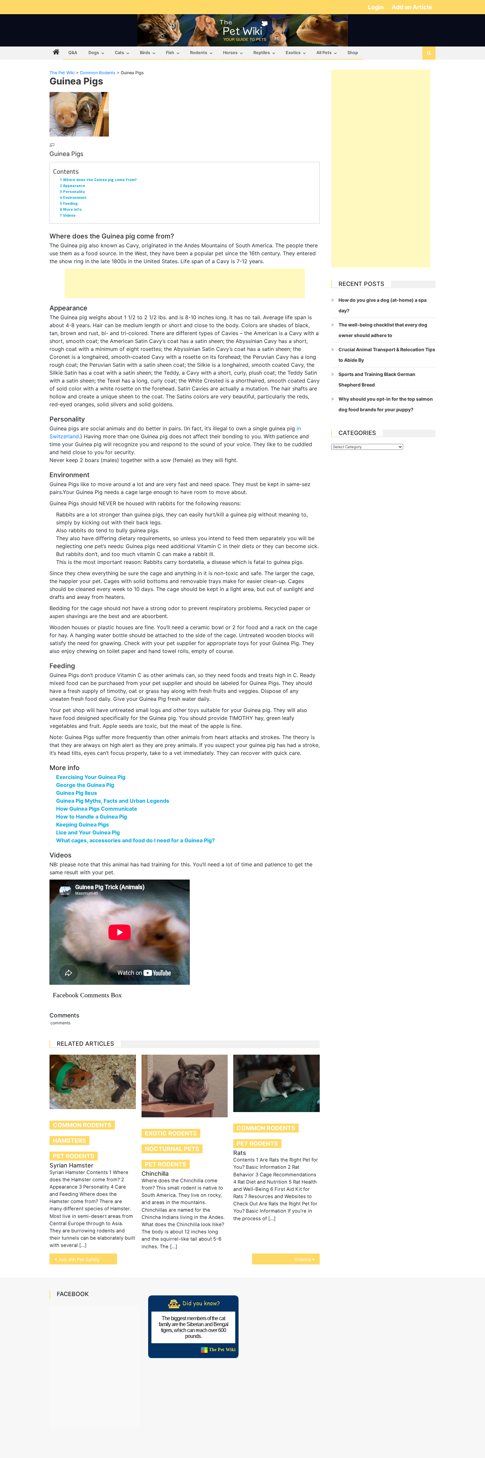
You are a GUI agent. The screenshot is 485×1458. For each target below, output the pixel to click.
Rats (239, 1152)
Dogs (93, 52)
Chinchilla (155, 1173)
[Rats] (276, 1083)
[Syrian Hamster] (92, 1082)
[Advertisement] (185, 283)
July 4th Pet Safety (79, 1259)
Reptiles (261, 52)
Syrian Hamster (71, 1165)
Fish (170, 52)
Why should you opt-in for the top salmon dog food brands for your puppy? (386, 404)
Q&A (72, 52)
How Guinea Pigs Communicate (96, 808)
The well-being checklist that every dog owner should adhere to (383, 330)
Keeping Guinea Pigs (82, 824)
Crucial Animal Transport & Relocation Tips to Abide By (387, 355)
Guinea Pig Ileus (76, 793)
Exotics (293, 52)
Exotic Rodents (171, 1133)
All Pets (324, 52)
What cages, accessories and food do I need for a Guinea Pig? (135, 840)
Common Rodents (82, 1125)
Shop (352, 52)
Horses (230, 52)
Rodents (198, 52)
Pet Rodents (73, 1156)
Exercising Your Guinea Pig (90, 777)
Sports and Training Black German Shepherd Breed (377, 379)
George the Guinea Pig (85, 785)
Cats (119, 52)
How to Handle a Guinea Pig (91, 816)
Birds (145, 52)
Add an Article (412, 7)
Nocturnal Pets (172, 1148)
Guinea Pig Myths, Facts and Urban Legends (112, 800)
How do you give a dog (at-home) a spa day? (383, 305)
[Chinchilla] (185, 1086)
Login (376, 7)
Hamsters (69, 1140)
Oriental (302, 1259)
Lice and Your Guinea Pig (88, 832)
